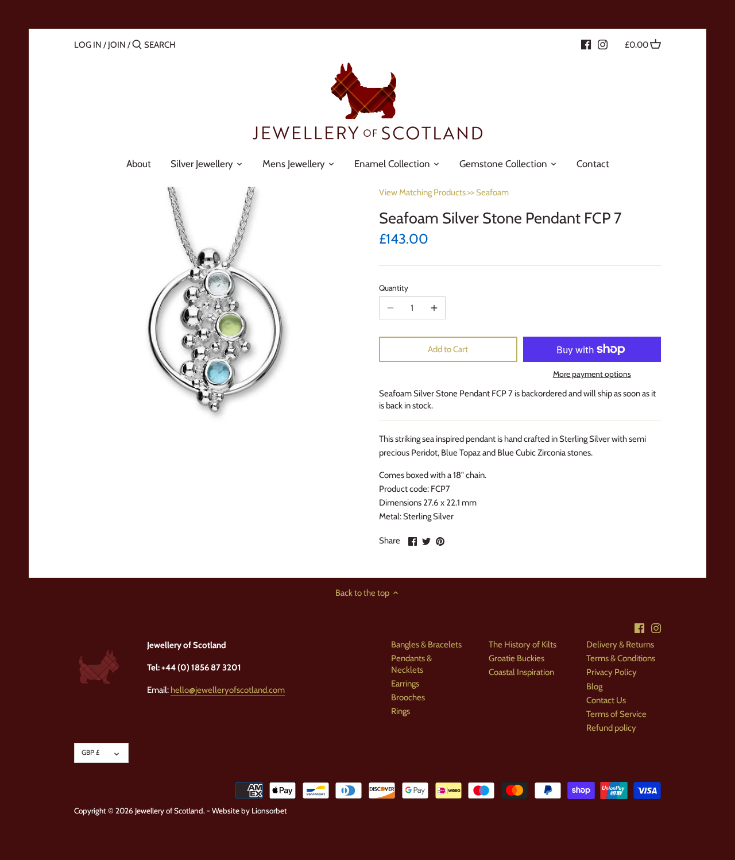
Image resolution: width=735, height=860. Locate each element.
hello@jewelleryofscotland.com (228, 690)
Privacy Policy (611, 672)
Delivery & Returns (620, 644)
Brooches (408, 697)
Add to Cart (448, 349)
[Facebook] (586, 44)
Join (117, 45)
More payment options (592, 374)
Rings (400, 711)
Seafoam (492, 192)
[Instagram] (603, 44)
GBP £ (90, 752)
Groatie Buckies (516, 658)
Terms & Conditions (620, 658)
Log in (88, 45)
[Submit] (137, 45)
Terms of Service (616, 714)
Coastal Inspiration (521, 672)
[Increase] (434, 308)
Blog (594, 686)
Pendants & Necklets (411, 664)
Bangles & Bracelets (426, 644)
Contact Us (606, 700)
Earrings (405, 683)
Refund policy (611, 728)
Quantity (393, 287)
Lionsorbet (269, 810)
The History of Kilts (522, 644)
